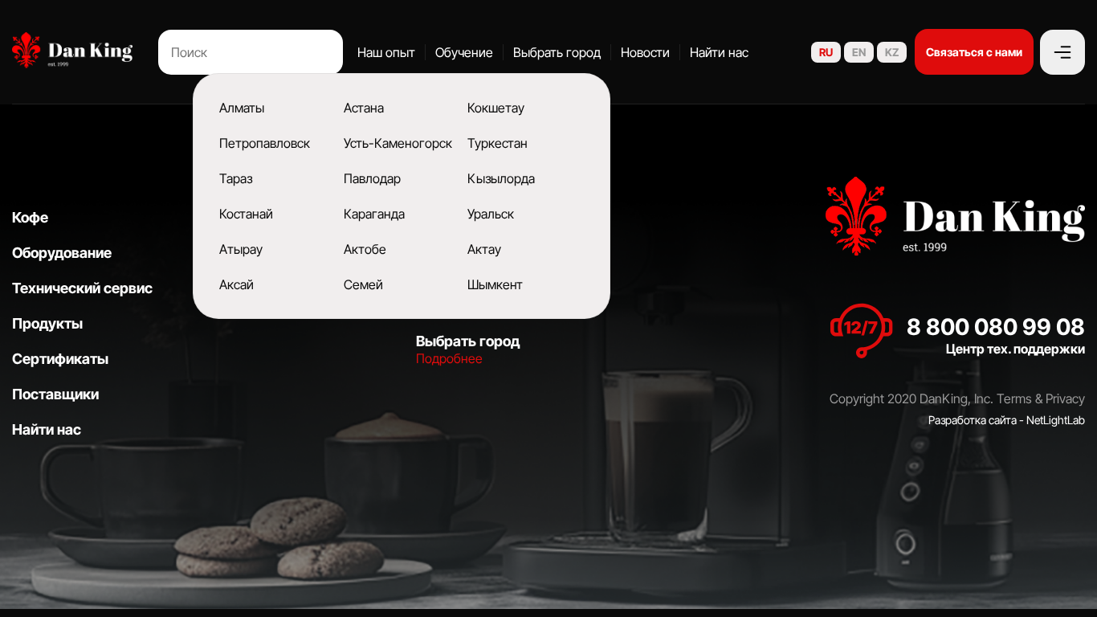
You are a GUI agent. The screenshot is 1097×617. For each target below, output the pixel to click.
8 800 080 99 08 (996, 327)
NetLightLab (1055, 420)
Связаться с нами (974, 52)
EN (859, 52)
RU (826, 52)
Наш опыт (386, 52)
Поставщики (55, 394)
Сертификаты (60, 358)
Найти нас (719, 52)
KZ (892, 52)
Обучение (464, 52)
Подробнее (449, 358)
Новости (645, 52)
